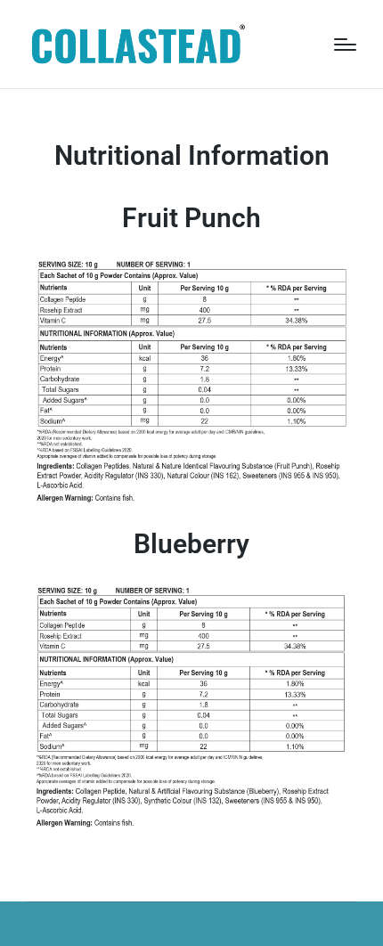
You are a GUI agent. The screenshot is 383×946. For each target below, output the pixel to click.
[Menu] (345, 44)
